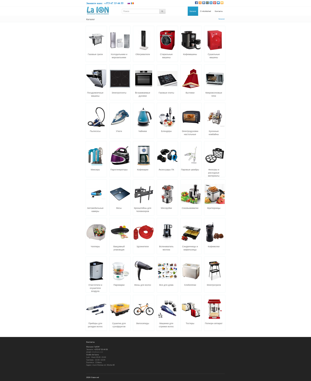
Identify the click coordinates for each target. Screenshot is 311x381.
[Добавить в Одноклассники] (200, 2)
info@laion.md (97, 352)
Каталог (193, 11)
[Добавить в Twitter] (218, 2)
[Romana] (132, 3)
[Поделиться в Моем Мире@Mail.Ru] (207, 2)
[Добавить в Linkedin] (211, 2)
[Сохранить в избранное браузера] (221, 2)
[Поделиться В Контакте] (203, 2)
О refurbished (205, 11)
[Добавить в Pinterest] (214, 2)
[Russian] (129, 3)
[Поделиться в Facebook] (196, 2)
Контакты (219, 11)
